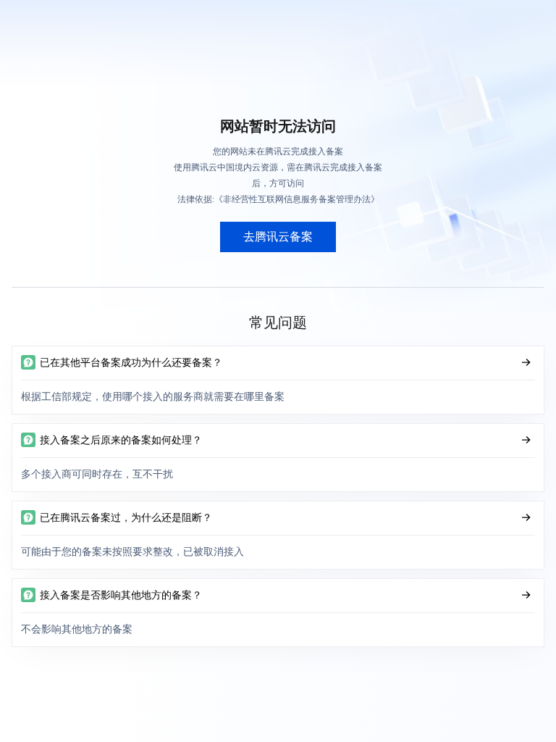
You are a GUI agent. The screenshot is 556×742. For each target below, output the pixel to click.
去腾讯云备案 (278, 236)
